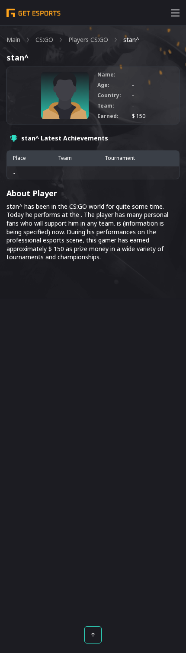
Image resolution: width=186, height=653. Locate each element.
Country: (109, 95)
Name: (106, 74)
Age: (103, 85)
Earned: (108, 116)
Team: (105, 105)
